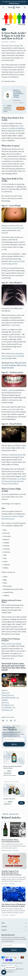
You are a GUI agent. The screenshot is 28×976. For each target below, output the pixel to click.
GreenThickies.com (8, 707)
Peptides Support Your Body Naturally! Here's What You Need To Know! (11, 873)
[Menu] (3, 7)
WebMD (5, 700)
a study (10, 390)
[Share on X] (7, 720)
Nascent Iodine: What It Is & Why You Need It (10, 841)
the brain (9, 46)
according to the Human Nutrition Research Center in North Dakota (14, 481)
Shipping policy (19, 969)
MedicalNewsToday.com (10, 698)
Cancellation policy (8, 972)
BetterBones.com (8, 705)
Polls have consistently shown (12, 455)
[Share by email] (14, 720)
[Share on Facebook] (3, 720)
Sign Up (14, 744)
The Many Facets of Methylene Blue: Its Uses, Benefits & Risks (14, 905)
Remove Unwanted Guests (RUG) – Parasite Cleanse (19, 93)
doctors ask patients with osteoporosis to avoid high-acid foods (13, 356)
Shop (21, 773)
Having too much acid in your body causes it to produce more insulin (13, 228)
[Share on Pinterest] (10, 720)
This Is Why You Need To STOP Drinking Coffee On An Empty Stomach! (14, 365)
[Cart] (24, 7)
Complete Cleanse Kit (9, 799)
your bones (16, 325)
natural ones (9, 658)
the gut (17, 46)
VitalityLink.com (8, 695)
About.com (6, 693)
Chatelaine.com (7, 710)
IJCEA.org (5, 702)
